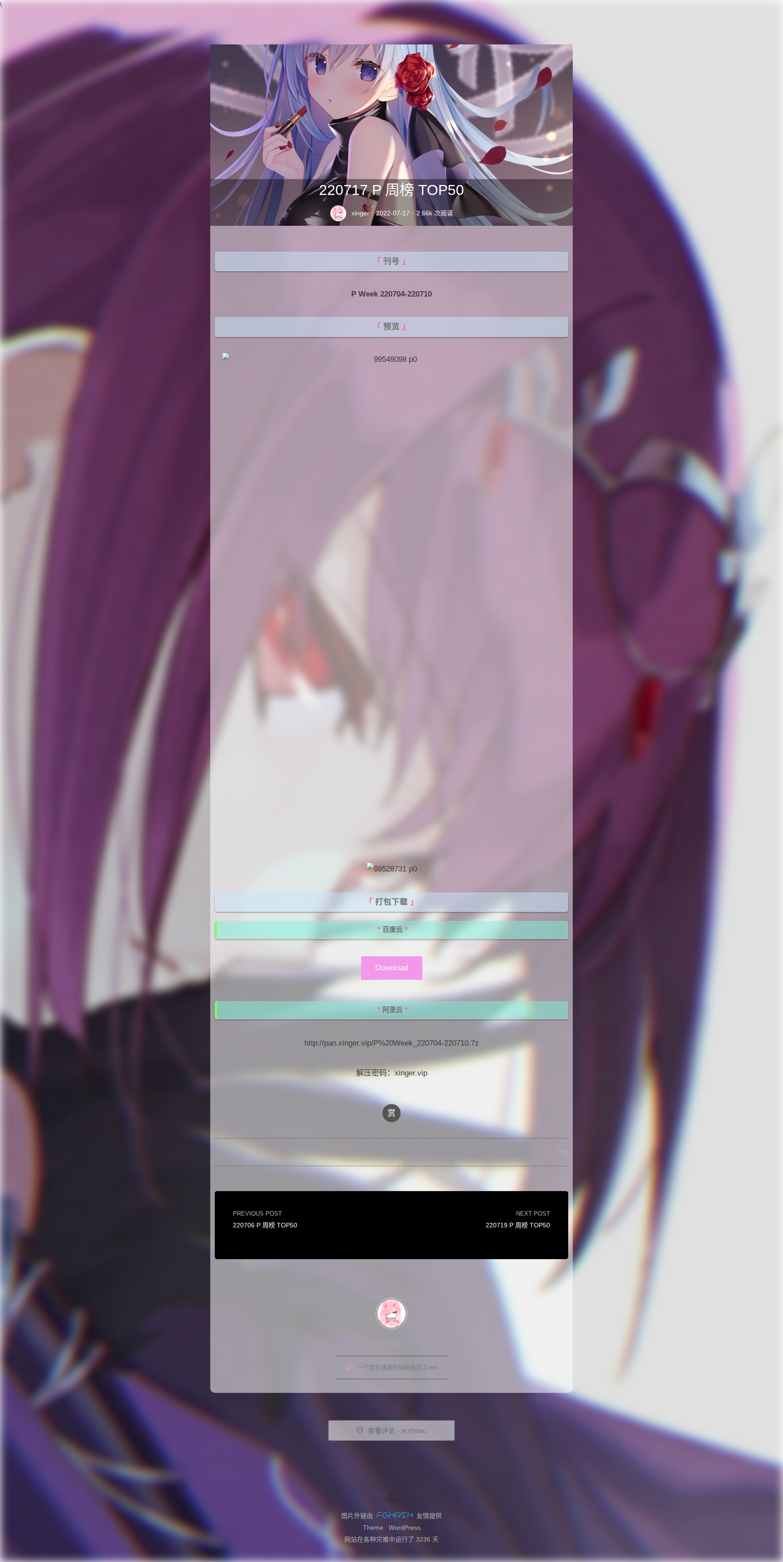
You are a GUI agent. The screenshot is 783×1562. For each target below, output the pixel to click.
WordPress (404, 1527)
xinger (360, 213)
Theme (373, 1527)
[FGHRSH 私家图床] (395, 1515)
